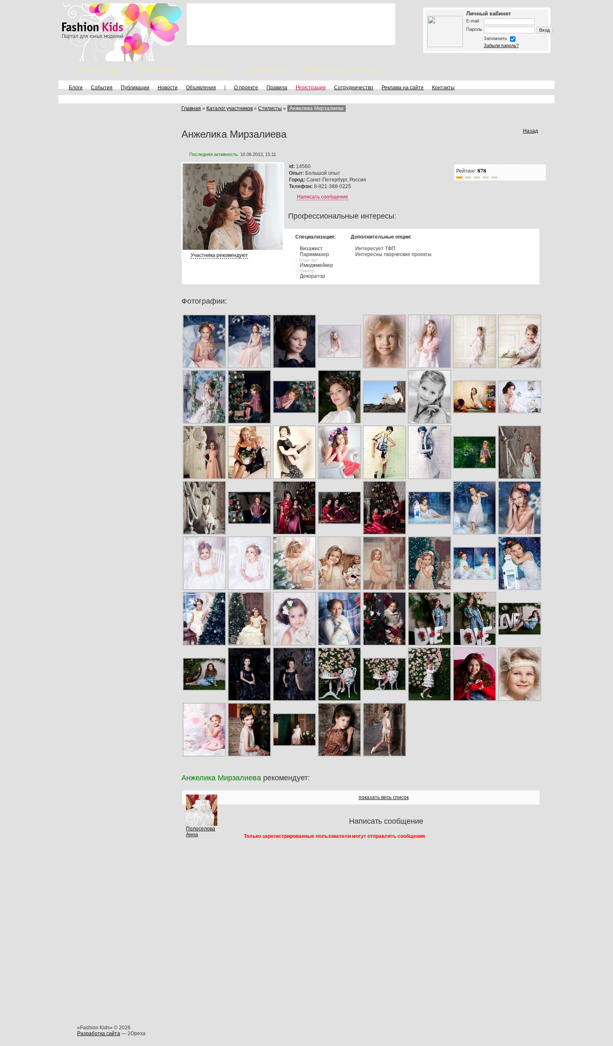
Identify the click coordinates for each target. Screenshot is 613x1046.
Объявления (201, 88)
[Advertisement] (291, 24)
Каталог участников (229, 108)
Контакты (443, 88)
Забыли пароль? (501, 45)
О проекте (246, 88)
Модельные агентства (341, 69)
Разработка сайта (98, 1033)
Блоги (76, 88)
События (102, 88)
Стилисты (210, 69)
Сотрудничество (353, 88)
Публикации (135, 88)
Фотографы (155, 69)
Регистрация (311, 88)
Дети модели (95, 69)
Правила (276, 88)
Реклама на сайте (403, 88)
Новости (168, 88)
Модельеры (265, 69)
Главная (191, 108)
